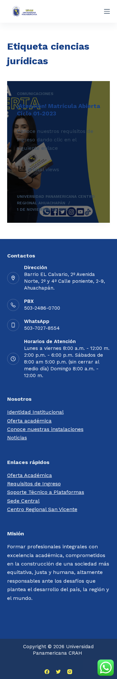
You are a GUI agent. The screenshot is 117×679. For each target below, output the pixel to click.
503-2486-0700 (42, 308)
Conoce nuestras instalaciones (45, 429)
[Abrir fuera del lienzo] (107, 11)
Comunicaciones (35, 93)
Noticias (17, 438)
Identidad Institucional (35, 412)
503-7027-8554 (42, 328)
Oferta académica (29, 421)
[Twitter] (58, 671)
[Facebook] (47, 671)
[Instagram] (69, 671)
